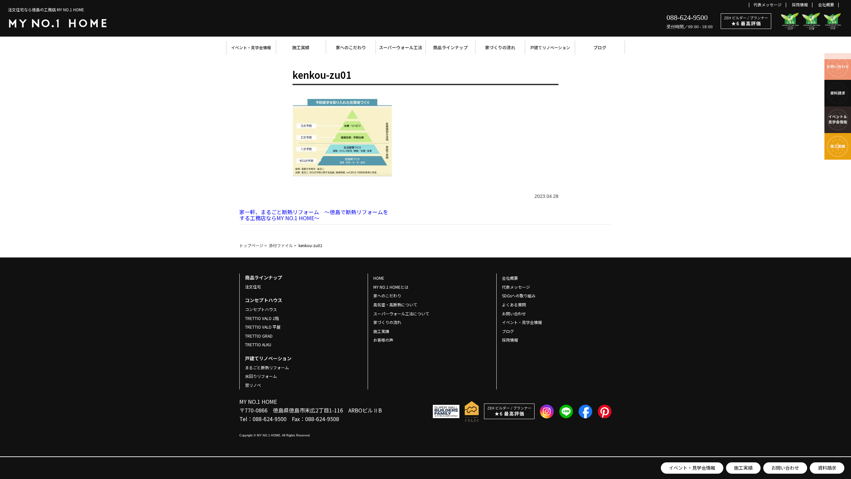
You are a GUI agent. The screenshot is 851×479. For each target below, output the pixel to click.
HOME (378, 278)
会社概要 (826, 4)
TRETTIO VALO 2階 (262, 318)
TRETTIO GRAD (259, 336)
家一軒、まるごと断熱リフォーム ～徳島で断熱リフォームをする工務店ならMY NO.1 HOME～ (313, 215)
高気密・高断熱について (395, 304)
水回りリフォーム (261, 376)
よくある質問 (514, 304)
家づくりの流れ (500, 47)
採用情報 (800, 4)
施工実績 (300, 47)
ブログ (599, 47)
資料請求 (827, 467)
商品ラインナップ (450, 47)
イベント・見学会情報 (251, 47)
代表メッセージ (768, 4)
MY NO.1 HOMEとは (391, 287)
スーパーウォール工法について (401, 313)
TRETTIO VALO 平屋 (263, 327)
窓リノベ (253, 385)
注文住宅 (253, 286)
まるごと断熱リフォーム (267, 367)
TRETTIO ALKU (258, 344)
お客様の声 (383, 340)
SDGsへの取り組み (519, 295)
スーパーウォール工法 (400, 47)
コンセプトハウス (261, 309)
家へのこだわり (351, 47)
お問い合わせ (785, 467)
